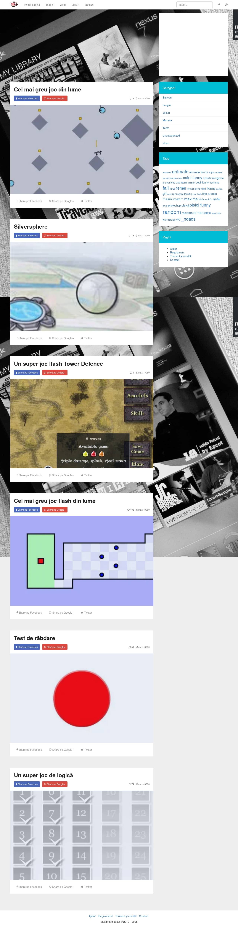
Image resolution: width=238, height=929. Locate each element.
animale (180, 171)
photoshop (174, 205)
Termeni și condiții (180, 256)
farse (173, 188)
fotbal (204, 188)
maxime (191, 198)
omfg (165, 205)
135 (132, 509)
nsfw (216, 198)
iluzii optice (178, 194)
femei (181, 188)
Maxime (167, 120)
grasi (169, 194)
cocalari (191, 182)
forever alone (193, 188)
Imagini (50, 4)
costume (214, 182)
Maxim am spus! (12, 4)
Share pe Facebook (27, 98)
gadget (219, 188)
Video (63, 4)
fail (166, 187)
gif (164, 193)
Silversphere (31, 226)
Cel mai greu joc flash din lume (55, 500)
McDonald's (205, 199)
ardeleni (218, 172)
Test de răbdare (34, 638)
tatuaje (172, 219)
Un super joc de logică (43, 775)
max (140, 98)
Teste (166, 128)
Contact (174, 260)
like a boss (209, 193)
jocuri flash (196, 193)
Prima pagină (32, 4)
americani (167, 172)
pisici (185, 205)
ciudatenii (181, 182)
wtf (178, 219)
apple (211, 172)
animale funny (198, 172)
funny (211, 188)
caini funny (192, 177)
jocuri (187, 194)
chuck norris (169, 182)
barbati (166, 178)
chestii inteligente (213, 178)
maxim (178, 198)
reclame (187, 212)
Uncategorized (171, 135)
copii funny (202, 182)
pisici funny (200, 204)
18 (132, 235)
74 (132, 784)
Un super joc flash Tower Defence (58, 363)
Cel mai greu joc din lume (47, 89)
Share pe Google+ (55, 98)
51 (132, 646)
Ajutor (173, 248)
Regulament (177, 252)
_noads (188, 218)
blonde (173, 178)
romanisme (202, 212)
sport (214, 213)
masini (168, 198)
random (172, 211)
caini (179, 178)
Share (30, 201)
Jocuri (75, 4)
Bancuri (89, 4)
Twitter (87, 201)
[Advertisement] (193, 45)
